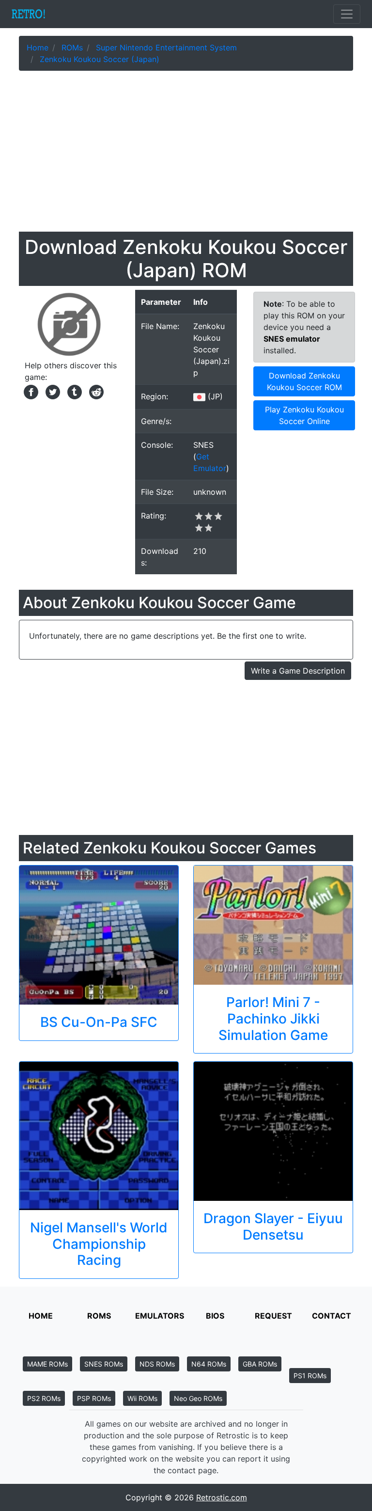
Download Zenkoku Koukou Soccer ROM (304, 381)
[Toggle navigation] (346, 14)
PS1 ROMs (310, 1375)
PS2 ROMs (44, 1398)
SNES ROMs (103, 1364)
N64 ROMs (208, 1364)
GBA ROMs (260, 1364)
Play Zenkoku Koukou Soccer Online (304, 415)
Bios (215, 1316)
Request (273, 1316)
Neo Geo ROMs (198, 1398)
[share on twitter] (51, 391)
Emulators (159, 1316)
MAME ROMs (47, 1364)
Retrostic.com (221, 1497)
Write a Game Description (298, 671)
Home (41, 1316)
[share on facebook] (30, 391)
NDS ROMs (157, 1364)
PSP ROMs (94, 1398)
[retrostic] (29, 14)
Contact (331, 1316)
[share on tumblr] (73, 391)
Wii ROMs (142, 1398)
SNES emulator (292, 339)
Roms (99, 1316)
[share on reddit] (94, 391)
